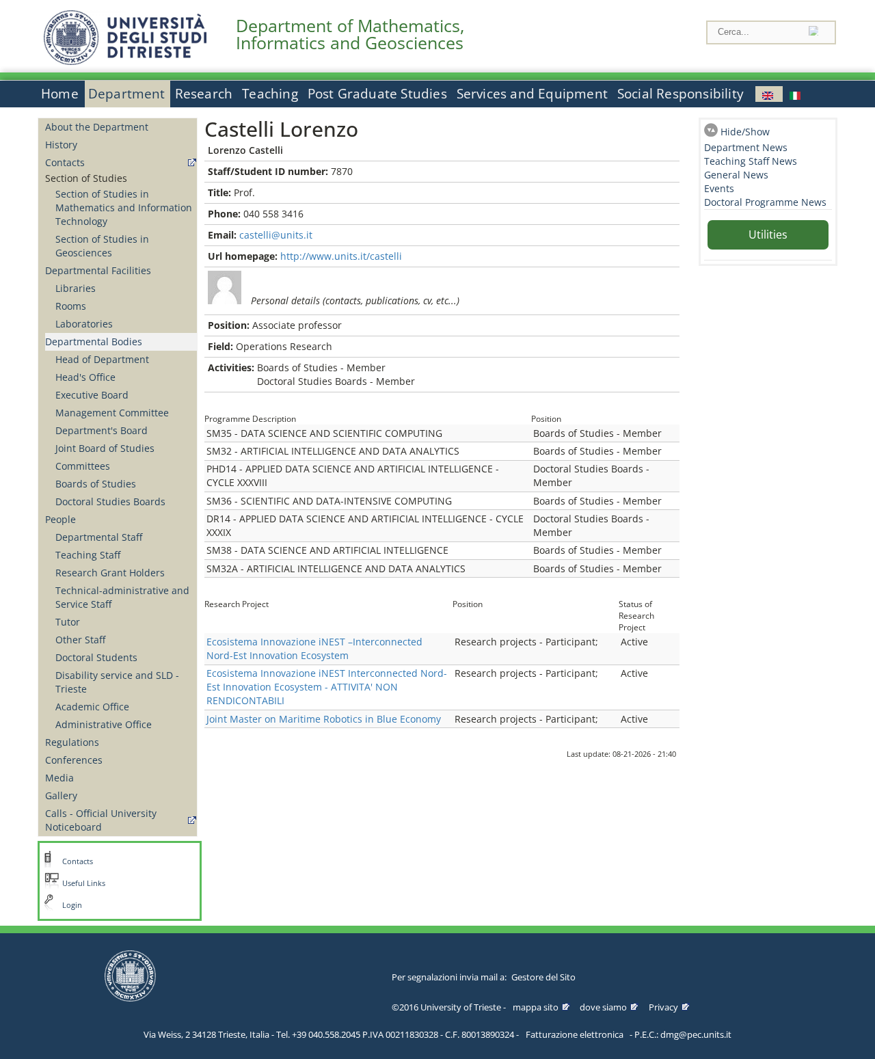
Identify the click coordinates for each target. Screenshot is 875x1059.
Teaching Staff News (750, 161)
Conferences (74, 759)
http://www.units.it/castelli (341, 256)
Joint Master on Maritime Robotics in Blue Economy (323, 718)
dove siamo (603, 1007)
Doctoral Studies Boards (110, 501)
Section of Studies (86, 178)
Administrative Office (103, 724)
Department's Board (101, 430)
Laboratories (84, 323)
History (61, 144)
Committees (82, 465)
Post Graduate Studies (377, 94)
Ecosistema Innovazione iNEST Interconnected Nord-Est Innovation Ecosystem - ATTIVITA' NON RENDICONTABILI (326, 687)
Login (72, 905)
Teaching (270, 94)
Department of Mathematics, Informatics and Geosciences (350, 34)
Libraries (75, 288)
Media (59, 777)
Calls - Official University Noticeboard (101, 820)
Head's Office (85, 377)
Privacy (663, 1007)
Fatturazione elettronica (574, 1034)
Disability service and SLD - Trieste (117, 682)
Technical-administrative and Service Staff (122, 597)
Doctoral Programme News (765, 202)
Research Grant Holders (110, 572)
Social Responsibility (680, 94)
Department (126, 94)
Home (60, 94)
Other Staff (80, 639)
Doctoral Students (96, 657)
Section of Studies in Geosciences (102, 245)
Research (204, 94)
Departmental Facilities (98, 270)
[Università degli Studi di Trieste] (125, 61)
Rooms (70, 305)
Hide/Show (745, 131)
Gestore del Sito (543, 977)
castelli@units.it (275, 234)
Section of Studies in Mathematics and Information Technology (123, 207)
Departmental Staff (98, 537)
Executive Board (92, 394)
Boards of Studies (95, 483)
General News (736, 174)
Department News (746, 147)
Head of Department (102, 359)
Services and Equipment (532, 94)
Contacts (65, 162)
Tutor (67, 621)
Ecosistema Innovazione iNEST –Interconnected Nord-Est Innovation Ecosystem (314, 648)
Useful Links (83, 883)
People (60, 519)
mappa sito (535, 1007)
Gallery (61, 795)
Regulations (72, 742)
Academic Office (92, 706)
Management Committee (112, 412)
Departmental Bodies (93, 341)
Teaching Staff (87, 554)
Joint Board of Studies (104, 448)
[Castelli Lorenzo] (769, 94)
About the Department (96, 126)
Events (719, 188)
